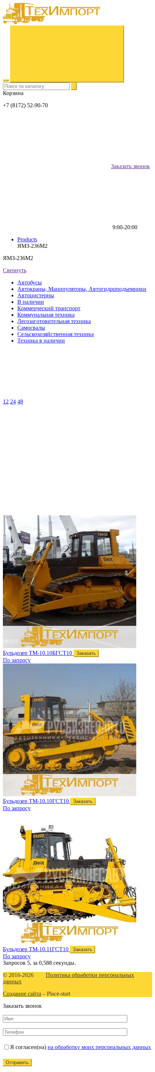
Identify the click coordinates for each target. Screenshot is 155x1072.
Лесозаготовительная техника (54, 321)
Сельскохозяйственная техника (55, 334)
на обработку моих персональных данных (99, 1047)
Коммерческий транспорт (48, 308)
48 (20, 401)
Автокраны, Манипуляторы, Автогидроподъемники (81, 289)
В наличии (30, 302)
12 (6, 401)
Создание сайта (22, 994)
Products (27, 239)
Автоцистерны (35, 295)
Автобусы (29, 282)
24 (13, 401)
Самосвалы (31, 328)
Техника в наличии (41, 340)
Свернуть (14, 270)
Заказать (86, 653)
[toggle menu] (6, 80)
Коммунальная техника (46, 315)
